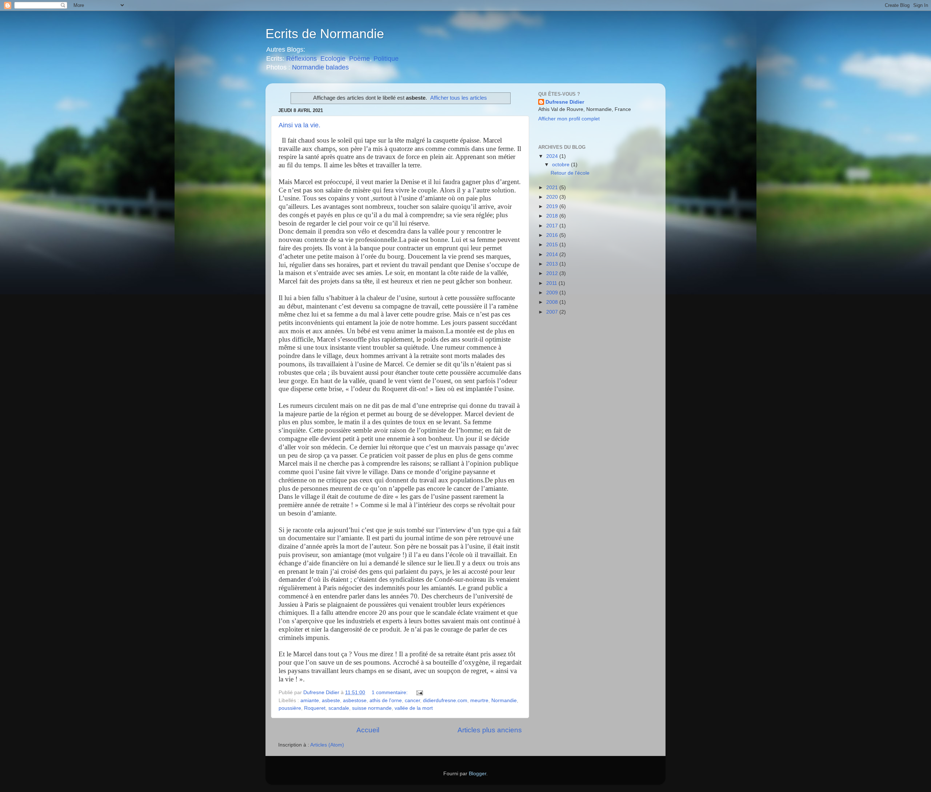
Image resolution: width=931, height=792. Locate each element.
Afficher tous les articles (458, 98)
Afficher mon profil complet (569, 119)
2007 (552, 312)
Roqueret (314, 708)
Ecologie (332, 58)
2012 (552, 273)
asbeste (331, 700)
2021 (552, 187)
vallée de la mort (414, 708)
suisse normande (372, 708)
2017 (552, 225)
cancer (412, 700)
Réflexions (301, 58)
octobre (561, 164)
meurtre (479, 700)
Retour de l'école (570, 173)
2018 (552, 216)
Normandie (307, 67)
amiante (309, 700)
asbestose (355, 700)
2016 (552, 235)
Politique (386, 58)
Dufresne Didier (565, 102)
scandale (338, 708)
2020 (552, 197)
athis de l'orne (385, 700)
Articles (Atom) (327, 745)
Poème (359, 58)
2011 (552, 283)
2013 (552, 264)
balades (337, 67)
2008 (552, 302)
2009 (552, 292)
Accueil (367, 730)
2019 (552, 206)
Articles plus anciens (489, 730)
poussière (290, 708)
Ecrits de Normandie (324, 33)
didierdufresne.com (445, 700)
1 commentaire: (390, 692)
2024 (552, 156)
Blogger (477, 773)
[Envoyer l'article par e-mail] (419, 692)
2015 (552, 244)
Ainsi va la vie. (299, 125)
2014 (552, 254)
